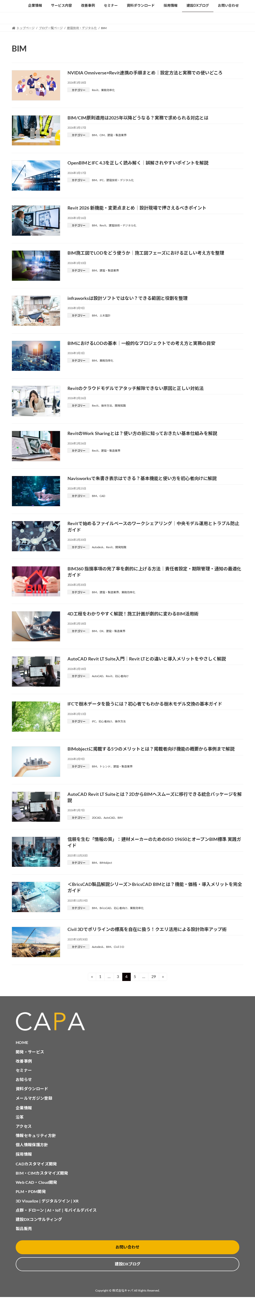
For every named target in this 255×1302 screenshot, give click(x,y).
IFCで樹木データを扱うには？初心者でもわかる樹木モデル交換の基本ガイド (144, 704)
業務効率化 (108, 90)
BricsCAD (105, 908)
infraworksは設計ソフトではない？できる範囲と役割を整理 (127, 298)
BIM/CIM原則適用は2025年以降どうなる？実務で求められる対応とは (137, 118)
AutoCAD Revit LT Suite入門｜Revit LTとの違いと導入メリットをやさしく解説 (146, 659)
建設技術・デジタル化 (120, 180)
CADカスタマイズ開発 (36, 1164)
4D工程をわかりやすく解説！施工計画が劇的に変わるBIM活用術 (132, 614)
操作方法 (106, 405)
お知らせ (24, 1080)
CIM (102, 135)
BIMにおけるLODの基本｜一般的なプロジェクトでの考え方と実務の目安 (141, 343)
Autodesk (97, 547)
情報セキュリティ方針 (36, 1136)
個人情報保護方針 (32, 1145)
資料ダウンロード (32, 1089)
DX (101, 631)
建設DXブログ (127, 1264)
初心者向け (122, 676)
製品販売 (24, 1229)
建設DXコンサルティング (39, 1220)
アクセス (24, 1127)
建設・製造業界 (117, 135)
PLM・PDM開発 (31, 1192)
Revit (95, 90)
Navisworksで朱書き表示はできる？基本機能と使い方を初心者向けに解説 (142, 479)
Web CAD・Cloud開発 (36, 1183)
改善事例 (24, 1061)
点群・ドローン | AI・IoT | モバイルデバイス (56, 1210)
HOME (22, 1043)
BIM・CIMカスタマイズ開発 (42, 1173)
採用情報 (24, 1154)
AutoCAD (97, 676)
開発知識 (120, 405)
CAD (102, 496)
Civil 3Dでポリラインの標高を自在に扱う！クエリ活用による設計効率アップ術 (147, 929)
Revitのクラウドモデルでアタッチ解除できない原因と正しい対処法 (135, 388)
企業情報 (24, 1108)
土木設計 (105, 315)
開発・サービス (30, 1052)
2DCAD (96, 817)
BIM (94, 135)
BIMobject (106, 863)
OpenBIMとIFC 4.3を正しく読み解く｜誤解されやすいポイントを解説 (137, 163)
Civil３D (119, 947)
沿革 (20, 1117)
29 (155, 977)
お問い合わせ (127, 1247)
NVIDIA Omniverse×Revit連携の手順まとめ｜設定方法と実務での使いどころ (145, 73)
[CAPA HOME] (127, 1021)
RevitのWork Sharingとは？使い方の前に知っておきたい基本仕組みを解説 (142, 434)
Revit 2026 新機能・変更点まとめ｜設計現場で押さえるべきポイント (136, 208)
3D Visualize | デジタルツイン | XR (47, 1201)
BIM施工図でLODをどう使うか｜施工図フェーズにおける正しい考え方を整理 (145, 253)
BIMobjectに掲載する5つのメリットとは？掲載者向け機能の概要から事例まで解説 (151, 749)
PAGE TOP (244, 1258)
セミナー (24, 1071)
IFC (102, 180)
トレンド (105, 766)
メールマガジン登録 (34, 1098)
